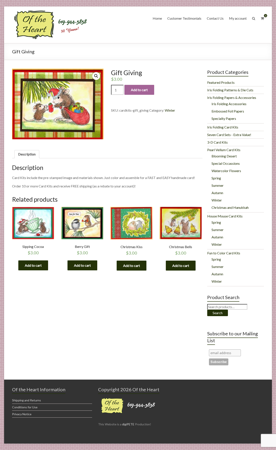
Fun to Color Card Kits (223, 253)
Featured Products (221, 82)
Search (218, 313)
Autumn (217, 193)
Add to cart (139, 90)
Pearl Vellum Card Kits (223, 150)
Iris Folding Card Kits (222, 127)
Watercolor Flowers (226, 171)
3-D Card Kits (217, 142)
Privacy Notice (21, 414)
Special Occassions (226, 163)
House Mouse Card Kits (225, 216)
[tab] (26, 154)
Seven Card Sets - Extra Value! (229, 135)
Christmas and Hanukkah (230, 207)
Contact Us (215, 18)
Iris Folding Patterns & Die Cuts (230, 90)
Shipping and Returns (26, 400)
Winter (170, 110)
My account (238, 18)
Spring (216, 178)
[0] (262, 18)
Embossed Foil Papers (228, 111)
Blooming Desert (224, 156)
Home (157, 18)
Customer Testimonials (184, 18)
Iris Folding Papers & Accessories (231, 97)
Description (27, 154)
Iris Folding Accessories (229, 104)
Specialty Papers (224, 118)
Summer (218, 185)
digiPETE (128, 424)
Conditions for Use (25, 407)
